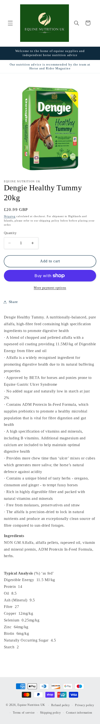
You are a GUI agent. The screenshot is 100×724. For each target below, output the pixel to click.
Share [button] (13, 302)
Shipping (10, 216)
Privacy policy (84, 705)
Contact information (79, 712)
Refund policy (60, 705)
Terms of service (24, 712)
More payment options (50, 287)
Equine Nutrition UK (31, 705)
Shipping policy (50, 712)
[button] (10, 23)
